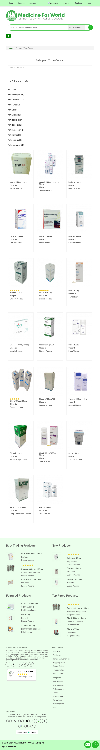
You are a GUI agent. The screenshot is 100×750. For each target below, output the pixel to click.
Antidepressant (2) (16, 130)
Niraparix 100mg (45, 293)
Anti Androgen (58, 685)
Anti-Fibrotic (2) (15, 125)
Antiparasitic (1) (15, 140)
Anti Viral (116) (14, 115)
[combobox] (66, 3)
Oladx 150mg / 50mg (47, 345)
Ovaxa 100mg (73, 453)
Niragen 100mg (74, 236)
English (54, 3)
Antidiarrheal (58, 696)
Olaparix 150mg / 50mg (48, 399)
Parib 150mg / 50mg (18, 507)
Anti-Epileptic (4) (15, 120)
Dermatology (58, 700)
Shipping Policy (59, 663)
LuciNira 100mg (74, 182)
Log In (89, 3)
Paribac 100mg (45, 507)
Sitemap (33, 3)
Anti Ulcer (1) (14, 110)
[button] (9, 721)
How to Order (58, 674)
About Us (56, 652)
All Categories (58, 704)
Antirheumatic (58, 689)
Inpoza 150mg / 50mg (18, 182)
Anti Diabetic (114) (16, 100)
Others (56, 693)
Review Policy (58, 666)
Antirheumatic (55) (16, 145)
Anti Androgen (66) (16, 95)
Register (78, 3)
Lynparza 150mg (45, 236)
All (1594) (12, 90)
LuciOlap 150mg (16, 236)
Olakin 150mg (73, 345)
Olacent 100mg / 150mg (19, 345)
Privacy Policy (58, 670)
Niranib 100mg (16, 293)
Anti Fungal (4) (14, 105)
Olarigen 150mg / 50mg (77, 399)
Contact (21, 3)
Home (11, 3)
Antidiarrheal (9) (15, 135)
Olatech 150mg (16, 453)
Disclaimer (57, 655)
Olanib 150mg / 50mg (18, 401)
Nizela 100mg (73, 291)
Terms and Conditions (61, 659)
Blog (54, 707)
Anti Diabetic (58, 682)
